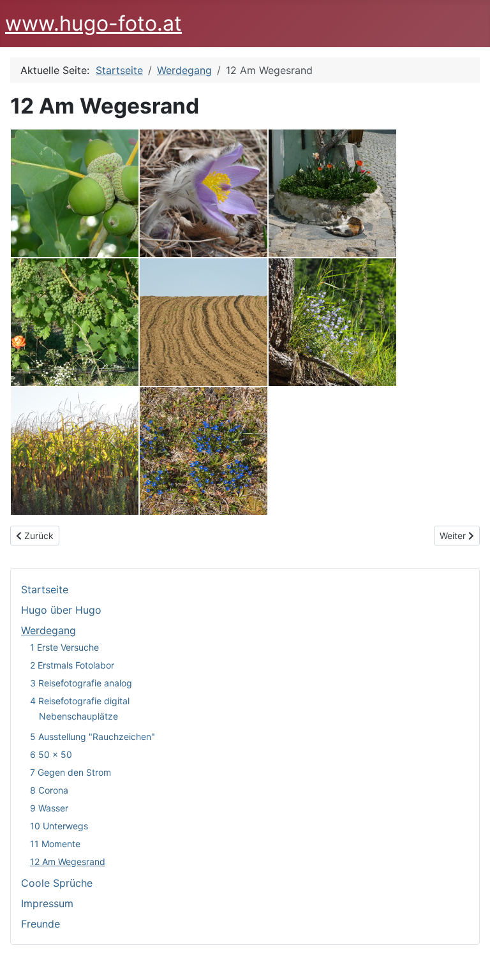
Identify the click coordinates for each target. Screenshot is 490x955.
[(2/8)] (203, 193)
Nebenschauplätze (78, 716)
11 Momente (55, 843)
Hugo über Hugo (61, 609)
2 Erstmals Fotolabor (72, 665)
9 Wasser (49, 808)
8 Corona (49, 790)
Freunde (40, 923)
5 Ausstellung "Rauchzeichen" (92, 736)
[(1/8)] (74, 193)
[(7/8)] (74, 451)
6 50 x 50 (51, 754)
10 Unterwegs (59, 825)
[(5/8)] (203, 322)
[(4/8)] (74, 322)
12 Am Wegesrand (67, 861)
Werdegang (48, 630)
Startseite (44, 589)
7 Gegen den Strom (70, 772)
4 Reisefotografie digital (80, 700)
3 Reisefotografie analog (81, 682)
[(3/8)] (332, 193)
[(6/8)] (332, 322)
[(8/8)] (203, 451)
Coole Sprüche (57, 883)
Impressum (47, 903)
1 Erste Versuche (64, 647)
